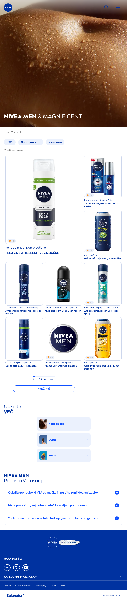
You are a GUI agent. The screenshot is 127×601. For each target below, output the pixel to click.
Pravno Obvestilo (59, 585)
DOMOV (8, 132)
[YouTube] (25, 567)
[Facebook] (7, 567)
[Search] (106, 7)
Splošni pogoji (41, 585)
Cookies (7, 585)
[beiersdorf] (15, 595)
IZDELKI (21, 132)
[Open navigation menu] (117, 7)
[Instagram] (16, 567)
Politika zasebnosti (23, 585)
